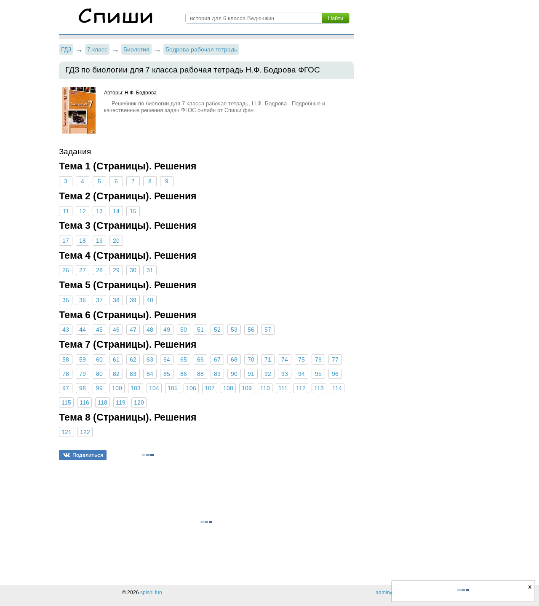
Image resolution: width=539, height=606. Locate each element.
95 (318, 373)
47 (133, 329)
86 (183, 373)
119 (120, 402)
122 (85, 432)
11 (66, 211)
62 (133, 359)
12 (82, 211)
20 (116, 240)
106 (191, 388)
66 (200, 359)
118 (102, 402)
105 (173, 388)
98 (82, 388)
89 (217, 373)
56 (251, 329)
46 (116, 329)
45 (99, 329)
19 (99, 240)
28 (99, 270)
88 (200, 373)
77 (335, 359)
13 (99, 211)
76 (318, 359)
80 (99, 373)
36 (82, 300)
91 (251, 373)
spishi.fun (151, 592)
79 (82, 373)
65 (183, 359)
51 (200, 329)
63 (150, 359)
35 (65, 300)
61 (116, 359)
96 (335, 373)
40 (150, 300)
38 (116, 300)
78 (65, 373)
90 (234, 373)
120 (139, 402)
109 (247, 388)
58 (65, 359)
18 (82, 240)
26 (65, 270)
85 (166, 373)
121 (66, 432)
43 (65, 329)
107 (210, 388)
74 (284, 359)
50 (183, 329)
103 (136, 388)
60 (99, 359)
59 (82, 359)
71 (267, 359)
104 (154, 388)
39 (133, 300)
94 (301, 373)
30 (133, 270)
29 (116, 270)
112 (301, 388)
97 (65, 388)
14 (116, 211)
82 (116, 373)
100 (117, 388)
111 (283, 388)
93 (284, 373)
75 (301, 359)
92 (267, 373)
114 (337, 388)
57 (267, 329)
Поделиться (87, 455)
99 (99, 388)
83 (133, 373)
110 (265, 388)
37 (99, 300)
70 (251, 359)
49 (166, 329)
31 (150, 270)
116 (84, 402)
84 (150, 373)
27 (82, 270)
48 (150, 329)
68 (234, 359)
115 (66, 402)
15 (133, 211)
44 (82, 329)
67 (217, 359)
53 (234, 329)
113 (319, 388)
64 (166, 359)
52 (217, 329)
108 (228, 388)
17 (65, 240)
